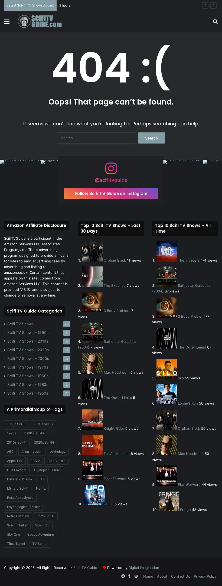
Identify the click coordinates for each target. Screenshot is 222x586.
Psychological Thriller (23, 507)
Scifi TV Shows (20, 324)
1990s (11, 433)
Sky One (13, 534)
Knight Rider (114, 428)
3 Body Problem (117, 310)
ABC (10, 452)
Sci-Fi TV (42, 525)
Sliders (65, 5)
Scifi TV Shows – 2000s (28, 358)
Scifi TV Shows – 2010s (27, 341)
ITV (42, 479)
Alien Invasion (32, 452)
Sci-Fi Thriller (17, 525)
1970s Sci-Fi (43, 424)
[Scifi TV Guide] (43, 21)
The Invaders (189, 260)
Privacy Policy (205, 576)
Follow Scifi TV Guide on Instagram (111, 193)
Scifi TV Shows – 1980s (27, 384)
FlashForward (115, 479)
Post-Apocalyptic (20, 498)
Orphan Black (115, 260)
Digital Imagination (144, 567)
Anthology (58, 452)
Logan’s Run (188, 403)
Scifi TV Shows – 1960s (27, 376)
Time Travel (16, 544)
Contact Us (180, 576)
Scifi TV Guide (85, 567)
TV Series (39, 544)
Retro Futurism (18, 516)
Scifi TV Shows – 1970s (27, 367)
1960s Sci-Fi (16, 424)
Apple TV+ (15, 461)
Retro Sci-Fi (46, 516)
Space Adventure (41, 534)
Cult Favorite (17, 470)
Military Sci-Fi (17, 488)
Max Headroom (116, 372)
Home (148, 576)
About (162, 576)
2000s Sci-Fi (34, 433)
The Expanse (115, 285)
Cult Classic (56, 461)
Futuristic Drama (19, 479)
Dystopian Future (47, 470)
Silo (181, 378)
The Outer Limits (118, 397)
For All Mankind (117, 453)
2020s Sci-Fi (44, 442)
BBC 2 (35, 461)
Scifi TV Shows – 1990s (27, 332)
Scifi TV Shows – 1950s (27, 393)
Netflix (41, 488)
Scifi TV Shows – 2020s (28, 350)
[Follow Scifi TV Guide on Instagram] (111, 171)
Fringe (185, 509)
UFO (109, 504)
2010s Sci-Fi (17, 442)
